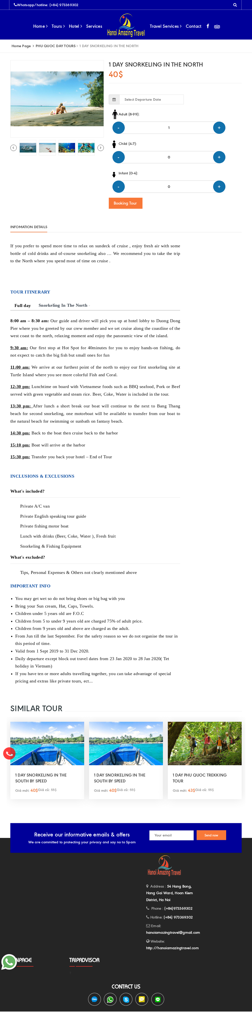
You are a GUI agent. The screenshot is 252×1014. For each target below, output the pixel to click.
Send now (211, 835)
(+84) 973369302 (64, 5)
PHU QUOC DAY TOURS (56, 46)
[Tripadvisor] (217, 26)
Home (39, 26)
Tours (57, 26)
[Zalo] (94, 999)
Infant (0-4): (128, 173)
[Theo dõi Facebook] (207, 26)
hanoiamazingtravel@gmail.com (173, 932)
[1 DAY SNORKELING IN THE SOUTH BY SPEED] (47, 743)
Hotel (74, 26)
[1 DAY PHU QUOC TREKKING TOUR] (205, 743)
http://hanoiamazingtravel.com (172, 948)
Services (94, 26)
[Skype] (126, 999)
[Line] (158, 999)
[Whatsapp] (110, 999)
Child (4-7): (128, 143)
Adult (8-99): (129, 114)
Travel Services (165, 26)
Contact (194, 26)
